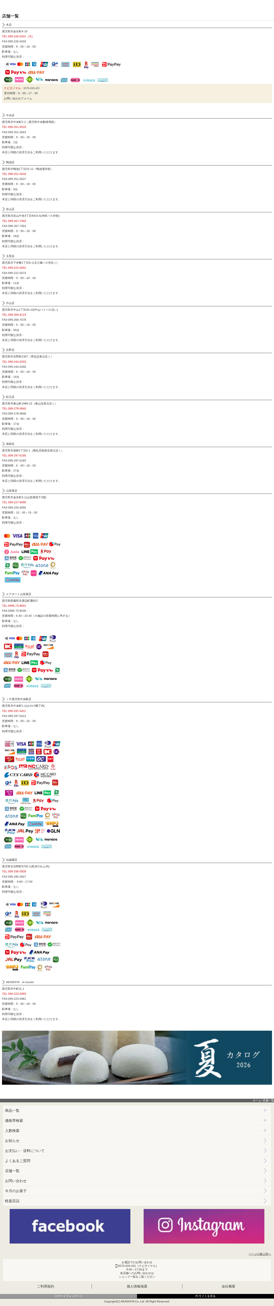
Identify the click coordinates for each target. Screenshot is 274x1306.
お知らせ (12, 1141)
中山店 (10, 303)
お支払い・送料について (25, 1151)
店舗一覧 (12, 1171)
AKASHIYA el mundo (20, 982)
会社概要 (228, 1286)
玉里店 (10, 256)
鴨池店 (10, 162)
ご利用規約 (45, 1286)
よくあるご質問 (17, 1161)
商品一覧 (12, 1111)
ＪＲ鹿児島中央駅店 (18, 699)
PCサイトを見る (205, 1296)
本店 (9, 24)
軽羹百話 (12, 1201)
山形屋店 (11, 490)
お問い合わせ (16, 1181)
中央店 (10, 115)
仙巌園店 (11, 859)
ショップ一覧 (127, 1276)
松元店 (10, 396)
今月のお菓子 (16, 1191)
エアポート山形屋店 (18, 594)
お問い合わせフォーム (18, 98)
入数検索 (12, 1131)
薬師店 (10, 443)
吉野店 (10, 349)
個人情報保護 (137, 1286)
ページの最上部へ (260, 1254)
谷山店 (10, 209)
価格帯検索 (14, 1121)
